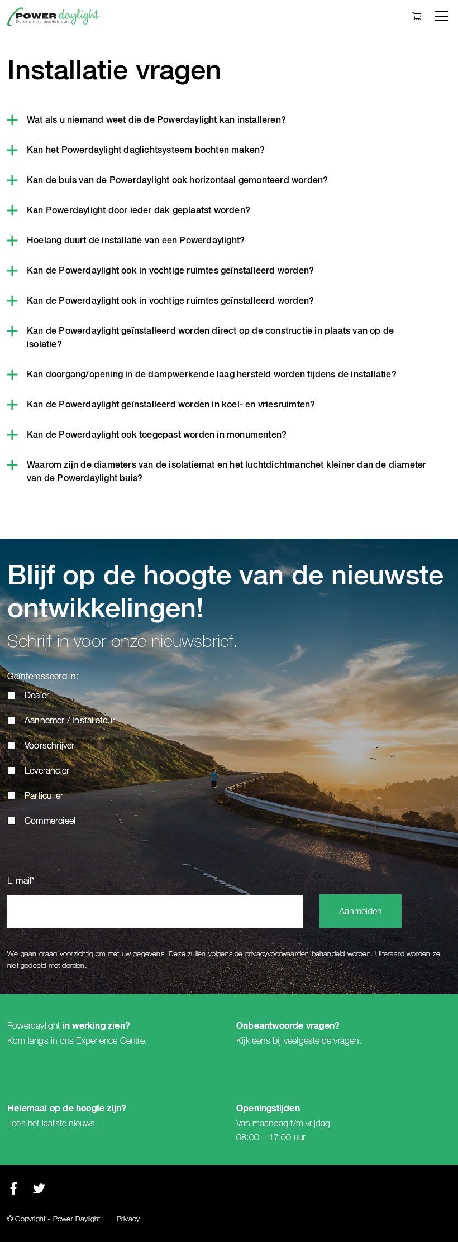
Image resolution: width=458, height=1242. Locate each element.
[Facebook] (13, 1191)
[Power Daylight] (53, 16)
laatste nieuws (69, 1123)
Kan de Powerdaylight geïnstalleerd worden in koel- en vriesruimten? (171, 405)
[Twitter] (39, 1191)
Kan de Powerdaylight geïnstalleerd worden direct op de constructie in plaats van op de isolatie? (210, 338)
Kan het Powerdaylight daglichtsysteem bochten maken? (146, 150)
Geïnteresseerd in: (43, 677)
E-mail (21, 881)
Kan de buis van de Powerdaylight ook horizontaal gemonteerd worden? (177, 180)
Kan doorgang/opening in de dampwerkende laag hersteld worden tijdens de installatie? (212, 375)
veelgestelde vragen (321, 1041)
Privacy (128, 1219)
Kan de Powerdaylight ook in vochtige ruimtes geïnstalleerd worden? (170, 271)
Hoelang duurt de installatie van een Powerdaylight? (136, 241)
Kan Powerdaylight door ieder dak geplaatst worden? (138, 211)
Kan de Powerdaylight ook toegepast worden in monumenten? (157, 435)
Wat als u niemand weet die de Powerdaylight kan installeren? (156, 120)
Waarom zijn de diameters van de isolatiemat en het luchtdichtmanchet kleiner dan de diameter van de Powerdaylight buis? (226, 472)
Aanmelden (360, 912)
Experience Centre (110, 1041)
